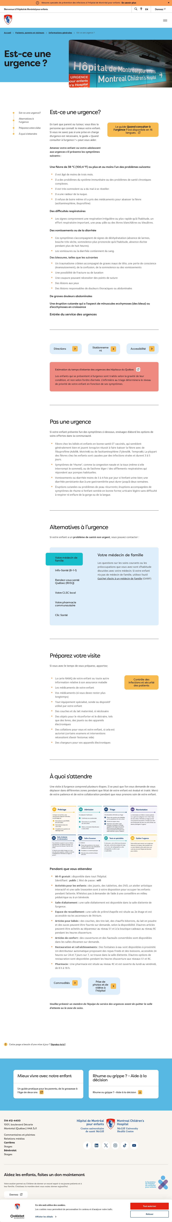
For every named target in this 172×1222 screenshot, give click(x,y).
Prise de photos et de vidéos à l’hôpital (100, 986)
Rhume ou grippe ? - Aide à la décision (114, 1092)
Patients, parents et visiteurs (29, 32)
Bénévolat (10, 1150)
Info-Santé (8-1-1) (66, 570)
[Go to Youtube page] (134, 1145)
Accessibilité (138, 348)
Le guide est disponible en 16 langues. (133, 129)
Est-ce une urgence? (30, 112)
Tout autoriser (149, 1206)
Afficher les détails (44, 1217)
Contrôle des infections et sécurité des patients (141, 682)
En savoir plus (129, 2)
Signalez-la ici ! (58, 1044)
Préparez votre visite (30, 128)
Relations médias (14, 1138)
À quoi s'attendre (28, 133)
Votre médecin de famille (66, 559)
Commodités (62, 983)
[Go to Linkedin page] (96, 1145)
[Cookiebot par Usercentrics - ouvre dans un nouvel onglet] (17, 1217)
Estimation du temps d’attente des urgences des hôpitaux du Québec (94, 369)
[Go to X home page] (106, 1145)
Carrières (9, 1142)
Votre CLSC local (65, 592)
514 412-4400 (12, 1120)
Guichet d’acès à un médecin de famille (120, 578)
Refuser (149, 1214)
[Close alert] (168, 3)
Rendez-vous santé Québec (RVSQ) (67, 581)
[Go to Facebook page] (87, 1145)
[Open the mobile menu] (165, 20)
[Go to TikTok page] (125, 1145)
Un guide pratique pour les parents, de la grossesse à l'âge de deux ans (47, 1090)
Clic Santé (61, 615)
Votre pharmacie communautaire (65, 603)
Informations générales (60, 32)
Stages (8, 1146)
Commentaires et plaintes (19, 1134)
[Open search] (135, 9)
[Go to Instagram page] (115, 1145)
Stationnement (100, 349)
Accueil (7, 32)
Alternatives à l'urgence (26, 120)
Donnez (159, 9)
